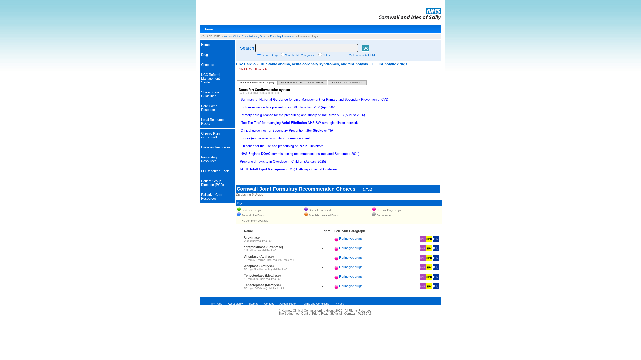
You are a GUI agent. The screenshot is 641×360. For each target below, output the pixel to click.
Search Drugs (269, 55)
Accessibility (235, 303)
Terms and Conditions (315, 303)
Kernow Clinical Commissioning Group (245, 36)
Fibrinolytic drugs (350, 238)
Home (208, 29)
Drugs (205, 55)
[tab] (217, 55)
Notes (326, 55)
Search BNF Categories (299, 55)
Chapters (207, 65)
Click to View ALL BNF (362, 55)
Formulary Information (282, 36)
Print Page (216, 303)
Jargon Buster (288, 303)
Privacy (339, 303)
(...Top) (367, 190)
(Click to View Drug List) (253, 69)
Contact (269, 303)
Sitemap (253, 303)
